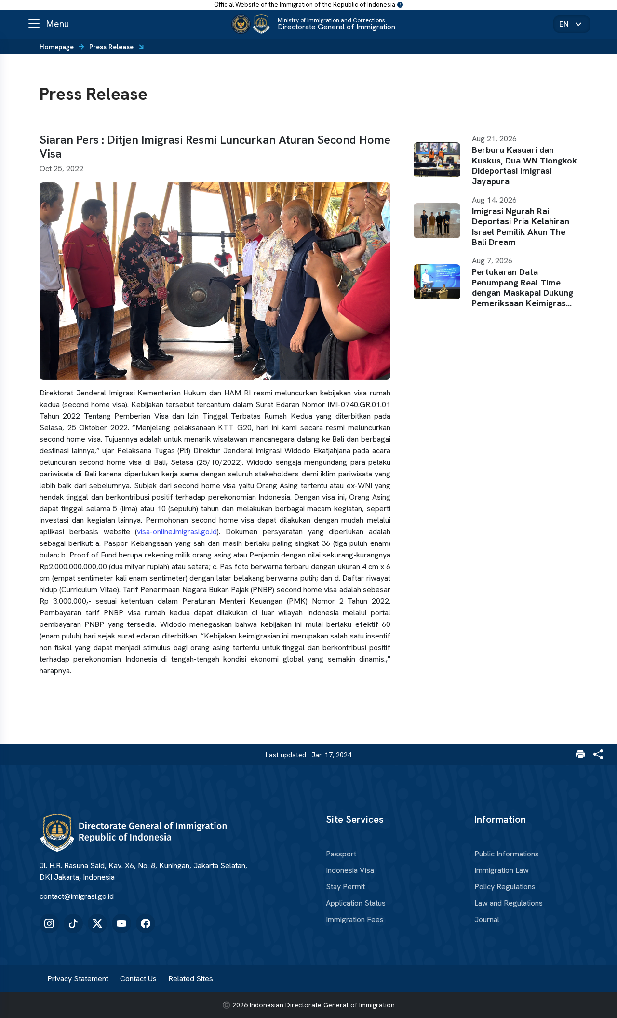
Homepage (57, 46)
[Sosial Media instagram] (49, 923)
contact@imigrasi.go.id (77, 896)
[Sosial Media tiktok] (73, 923)
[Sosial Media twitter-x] (97, 923)
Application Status (356, 903)
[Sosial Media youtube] (121, 923)
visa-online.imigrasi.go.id (177, 532)
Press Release (111, 46)
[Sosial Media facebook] (145, 923)
